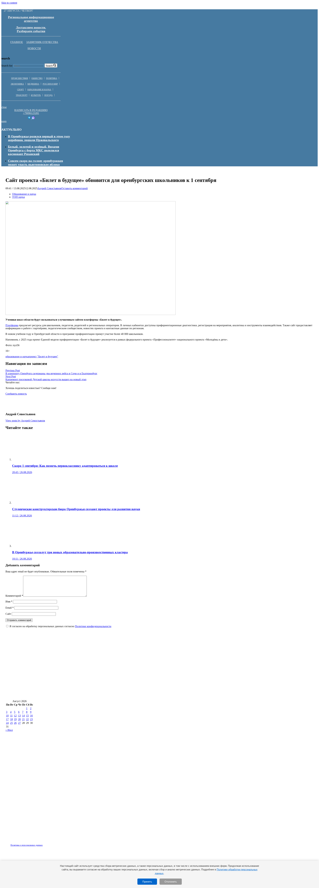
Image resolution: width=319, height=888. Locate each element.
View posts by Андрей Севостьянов (25, 420)
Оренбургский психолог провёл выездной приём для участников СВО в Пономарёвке (204, 694)
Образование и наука (39, 89)
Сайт (8, 613)
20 (19, 719)
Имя (8, 601)
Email (9, 607)
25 (11, 722)
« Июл (9, 730)
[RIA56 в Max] (33, 118)
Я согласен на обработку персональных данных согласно (60, 626)
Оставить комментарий (74, 188)
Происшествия (19, 78)
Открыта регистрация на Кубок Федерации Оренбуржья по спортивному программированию (73, 694)
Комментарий (14, 595)
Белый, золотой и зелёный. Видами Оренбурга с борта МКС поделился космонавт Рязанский (33, 150)
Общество (37, 78)
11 (11, 715)
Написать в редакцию (31, 110)
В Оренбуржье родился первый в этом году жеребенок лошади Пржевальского (39, 138)
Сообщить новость (16, 393)
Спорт (20, 89)
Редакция (23, 843)
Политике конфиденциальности (93, 626)
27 (19, 722)
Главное (16, 42)
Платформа (11, 325)
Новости (34, 48)
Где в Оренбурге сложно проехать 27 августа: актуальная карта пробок (183, 655)
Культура (36, 95)
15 (27, 715)
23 (31, 719)
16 (31, 715)
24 (7, 722)
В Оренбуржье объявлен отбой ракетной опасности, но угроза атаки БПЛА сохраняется (69, 675)
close (4, 107)
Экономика (17, 84)
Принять (147, 881)
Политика (51, 78)
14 (23, 715)
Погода (48, 95)
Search (49, 66)
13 (19, 715)
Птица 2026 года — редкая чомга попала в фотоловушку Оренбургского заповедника (194, 684)
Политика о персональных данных (26, 845)
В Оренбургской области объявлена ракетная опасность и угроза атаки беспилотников (68, 684)
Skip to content (9, 2)
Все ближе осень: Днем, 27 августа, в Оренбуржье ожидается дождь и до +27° (60, 665)
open (3, 121)
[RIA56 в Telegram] (29, 118)
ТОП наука (18, 197)
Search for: (7, 65)
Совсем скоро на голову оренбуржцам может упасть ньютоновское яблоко (35, 162)
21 (23, 719)
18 (11, 719)
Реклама (40, 843)
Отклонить (170, 881)
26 (15, 722)
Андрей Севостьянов (49, 188)
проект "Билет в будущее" (43, 356)
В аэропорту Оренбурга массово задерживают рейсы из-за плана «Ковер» (170, 665)
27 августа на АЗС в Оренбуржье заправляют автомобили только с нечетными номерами (197, 675)
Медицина (33, 84)
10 (7, 715)
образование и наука (17, 356)
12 (15, 715)
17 (7, 719)
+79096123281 (31, 113)
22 (27, 719)
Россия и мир (50, 84)
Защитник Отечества (42, 42)
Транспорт (21, 95)
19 (15, 719)
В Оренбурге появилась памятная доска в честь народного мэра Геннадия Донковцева (68, 655)
